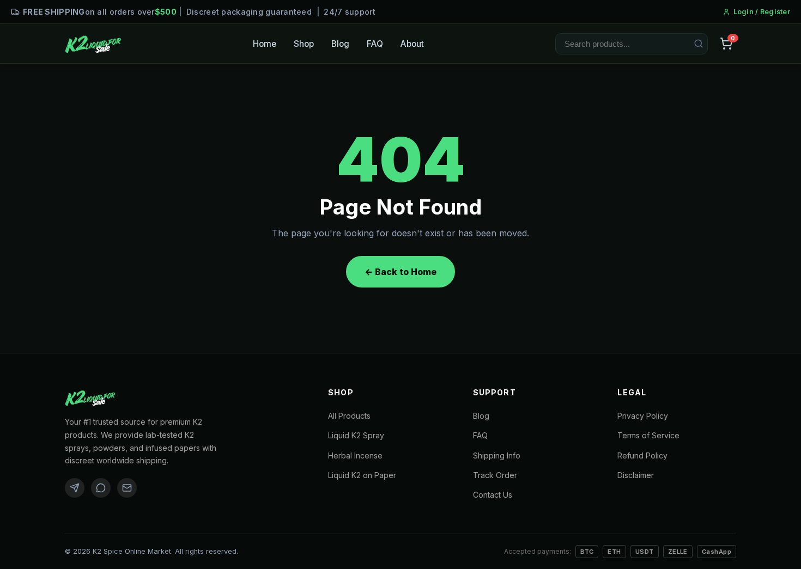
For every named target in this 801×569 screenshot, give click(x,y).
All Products (349, 415)
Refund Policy (642, 455)
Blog (340, 44)
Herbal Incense (355, 455)
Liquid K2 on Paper (362, 475)
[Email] (127, 488)
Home (264, 44)
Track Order (495, 475)
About (412, 44)
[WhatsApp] (101, 488)
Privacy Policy (642, 415)
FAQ (375, 44)
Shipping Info (496, 455)
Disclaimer (635, 475)
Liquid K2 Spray (356, 435)
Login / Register (761, 12)
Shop (304, 44)
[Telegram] (74, 488)
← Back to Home (400, 271)
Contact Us (492, 494)
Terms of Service (648, 435)
